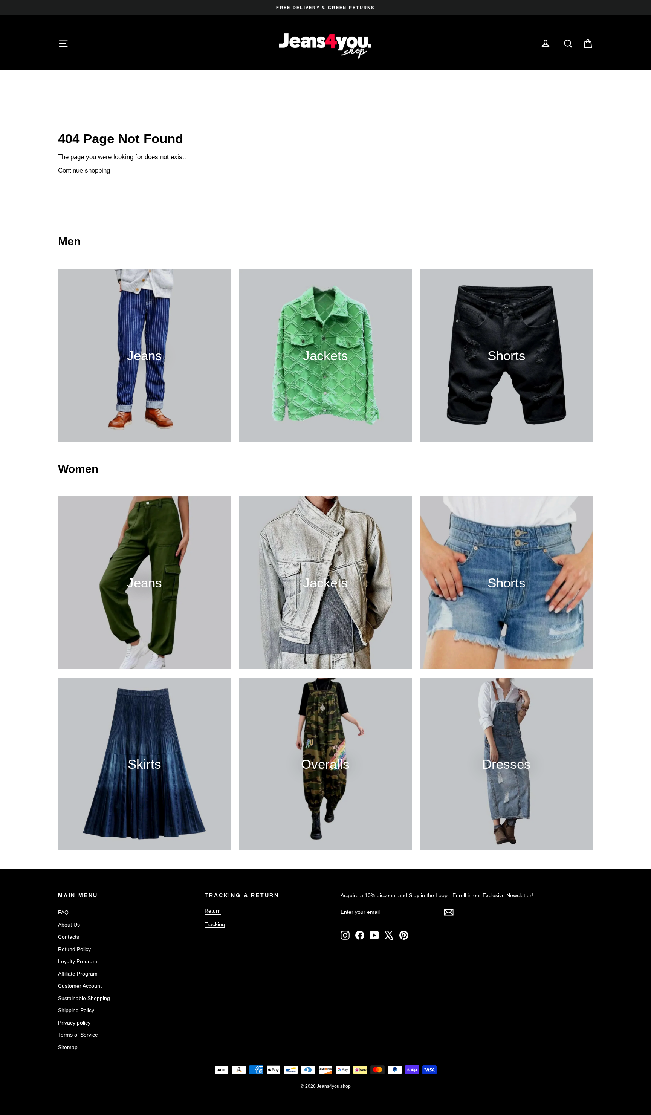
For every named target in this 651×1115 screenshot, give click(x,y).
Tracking (215, 924)
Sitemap (68, 1047)
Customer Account (80, 986)
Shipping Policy (76, 1010)
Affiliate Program (78, 974)
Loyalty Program (77, 961)
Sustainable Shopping (84, 998)
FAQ (63, 912)
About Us (69, 925)
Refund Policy (74, 949)
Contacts (68, 937)
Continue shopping (84, 170)
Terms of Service (78, 1035)
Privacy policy (74, 1023)
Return (213, 911)
